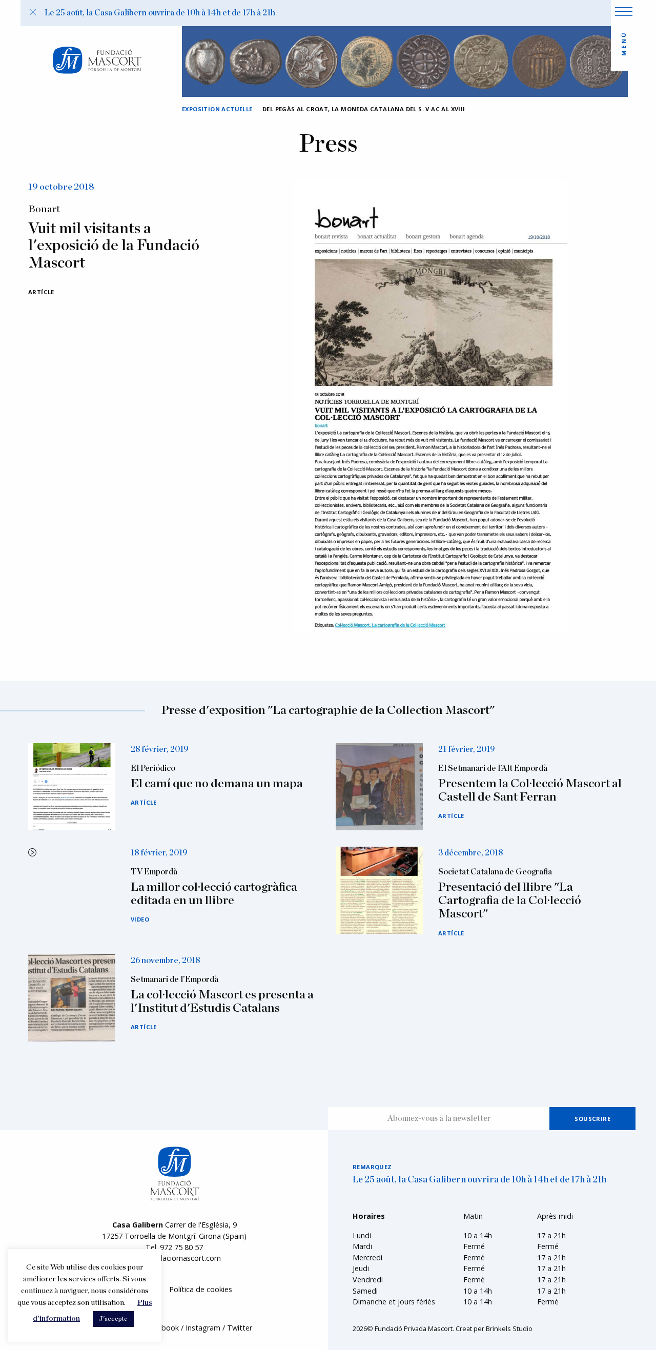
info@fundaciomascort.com (174, 1258)
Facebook (162, 1328)
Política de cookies (200, 1289)
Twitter (239, 1328)
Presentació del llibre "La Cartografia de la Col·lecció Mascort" (509, 901)
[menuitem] (200, 1289)
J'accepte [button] (113, 1319)
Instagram (203, 1328)
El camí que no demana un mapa (217, 784)
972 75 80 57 (181, 1247)
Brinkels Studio (509, 1328)
